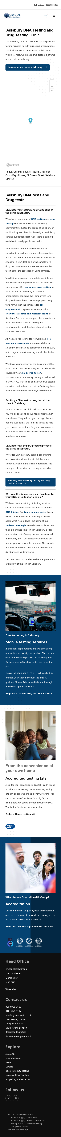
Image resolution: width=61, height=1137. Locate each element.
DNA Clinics (11, 511)
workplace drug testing (37, 286)
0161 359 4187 (13, 1010)
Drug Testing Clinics (15, 1023)
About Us (10, 1053)
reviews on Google (15, 525)
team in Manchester (35, 511)
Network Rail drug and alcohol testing (27, 313)
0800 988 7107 (52, 5)
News (8, 1062)
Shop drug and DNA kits (17, 1079)
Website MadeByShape (18, 1129)
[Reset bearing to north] (52, 90)
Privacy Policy (17, 1123)
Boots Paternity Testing (17, 1070)
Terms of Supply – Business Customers (28, 1120)
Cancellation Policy (34, 1123)
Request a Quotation (15, 1031)
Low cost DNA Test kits (17, 1074)
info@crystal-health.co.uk (18, 1015)
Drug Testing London (16, 1027)
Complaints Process (19, 1126)
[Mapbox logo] (12, 165)
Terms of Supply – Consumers (24, 1117)
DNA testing (38, 218)
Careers (9, 1066)
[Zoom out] (52, 86)
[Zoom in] (52, 82)
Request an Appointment (18, 1036)
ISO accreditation (31, 372)
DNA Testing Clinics (15, 1019)
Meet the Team (13, 1058)
